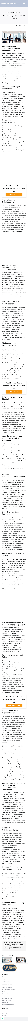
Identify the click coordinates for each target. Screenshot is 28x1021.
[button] (3, 960)
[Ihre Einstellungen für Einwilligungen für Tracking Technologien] (2, 1018)
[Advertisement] (14, 169)
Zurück (19, 25)
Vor (24, 25)
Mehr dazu (10, 948)
